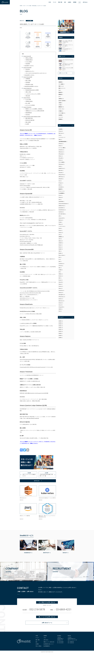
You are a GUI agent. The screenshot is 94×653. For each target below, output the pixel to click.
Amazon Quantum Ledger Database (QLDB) (31, 116)
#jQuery (60, 240)
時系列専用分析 (29, 112)
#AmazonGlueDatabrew (63, 203)
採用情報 (74, 2)
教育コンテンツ (61, 88)
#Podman (60, 143)
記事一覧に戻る (36, 480)
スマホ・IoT (61, 108)
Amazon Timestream (27, 107)
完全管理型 (28, 63)
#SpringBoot (61, 294)
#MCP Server (61, 176)
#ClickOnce (61, 149)
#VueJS (60, 302)
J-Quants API (61, 218)
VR (59, 90)
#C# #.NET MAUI (62, 213)
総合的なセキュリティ (30, 71)
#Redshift (60, 178)
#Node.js (60, 292)
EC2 (59, 257)
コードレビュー (61, 137)
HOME (50, 2)
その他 (60, 104)
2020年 (60, 333)
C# (59, 259)
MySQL (60, 253)
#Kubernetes (61, 296)
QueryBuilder (61, 207)
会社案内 (69, 2)
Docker (60, 280)
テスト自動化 (61, 84)
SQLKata (60, 220)
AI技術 (60, 102)
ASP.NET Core (61, 168)
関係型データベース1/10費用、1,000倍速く (34, 108)
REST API (60, 170)
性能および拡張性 (29, 57)
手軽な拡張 (28, 95)
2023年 (60, 327)
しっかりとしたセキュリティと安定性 (33, 93)
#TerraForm (61, 290)
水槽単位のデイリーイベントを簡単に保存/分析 (35, 110)
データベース (61, 191)
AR (59, 271)
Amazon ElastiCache (27, 88)
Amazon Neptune (26, 97)
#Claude (60, 131)
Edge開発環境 (61, 193)
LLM (59, 135)
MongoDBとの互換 (29, 84)
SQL (59, 267)
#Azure (60, 145)
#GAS (60, 228)
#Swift (60, 166)
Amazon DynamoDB (27, 67)
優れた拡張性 (28, 122)
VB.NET (60, 249)
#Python (60, 232)
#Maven (60, 224)
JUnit (60, 238)
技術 (65, 2)
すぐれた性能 (28, 99)
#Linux (60, 195)
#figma (60, 284)
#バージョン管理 (61, 147)
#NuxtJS (60, 282)
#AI (59, 311)
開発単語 (60, 94)
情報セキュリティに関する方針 (49, 641)
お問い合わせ (85, 2)
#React (60, 288)
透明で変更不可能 (29, 118)
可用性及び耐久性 (29, 59)
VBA (59, 251)
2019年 (60, 335)
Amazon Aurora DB (27, 56)
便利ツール (61, 86)
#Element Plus (61, 174)
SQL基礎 (60, 129)
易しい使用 (28, 103)
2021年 (60, 331)
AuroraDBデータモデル (29, 65)
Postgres (60, 182)
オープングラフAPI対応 (30, 105)
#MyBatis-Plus (61, 205)
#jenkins (60, 298)
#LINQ (60, 222)
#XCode (60, 160)
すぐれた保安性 (29, 61)
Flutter (60, 230)
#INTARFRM (61, 201)
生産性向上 (61, 98)
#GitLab (60, 197)
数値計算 (60, 92)
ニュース (60, 117)
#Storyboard (61, 164)
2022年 (60, 329)
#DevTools (61, 300)
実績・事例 (60, 2)
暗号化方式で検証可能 (30, 120)
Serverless (28, 69)
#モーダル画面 (61, 162)
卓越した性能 (28, 91)
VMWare (60, 273)
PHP (59, 261)
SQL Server (61, 133)
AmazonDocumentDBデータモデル (31, 86)
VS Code (60, 265)
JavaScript (61, 263)
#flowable (60, 172)
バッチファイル (61, 226)
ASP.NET (60, 242)
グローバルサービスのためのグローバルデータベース (36, 73)
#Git (59, 199)
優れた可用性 (28, 80)
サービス (54, 2)
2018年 (60, 337)
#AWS (60, 309)
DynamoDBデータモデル (29, 75)
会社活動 (60, 115)
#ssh (59, 180)
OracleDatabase (62, 209)
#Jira (59, 234)
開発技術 (60, 106)
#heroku (60, 286)
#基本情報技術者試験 (62, 141)
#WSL (60, 139)
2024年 (60, 325)
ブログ (79, 2)
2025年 (60, 323)
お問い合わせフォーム (47, 622)
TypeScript (61, 211)
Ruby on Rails (61, 255)
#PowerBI (60, 158)
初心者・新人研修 (62, 100)
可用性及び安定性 (29, 101)
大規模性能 (28, 78)
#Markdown (61, 151)
